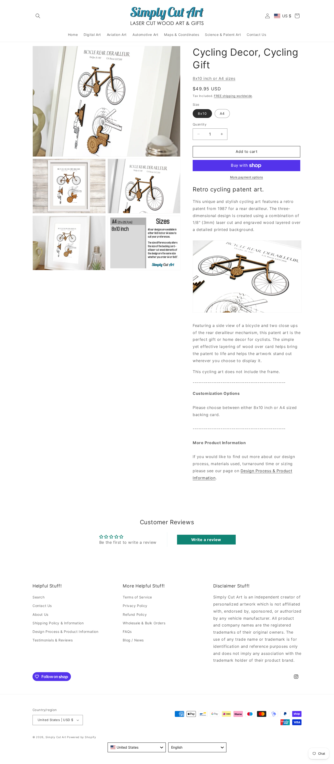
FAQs (127, 631)
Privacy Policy (135, 606)
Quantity (199, 124)
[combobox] (137, 747)
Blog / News (133, 640)
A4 (222, 113)
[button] (38, 15)
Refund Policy (135, 614)
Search (39, 597)
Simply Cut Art (55, 737)
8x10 (202, 113)
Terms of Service (137, 597)
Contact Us (42, 606)
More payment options (246, 177)
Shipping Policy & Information (58, 623)
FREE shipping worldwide (233, 96)
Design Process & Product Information (66, 631)
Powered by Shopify (81, 737)
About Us (40, 614)
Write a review (206, 539)
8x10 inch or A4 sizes (214, 78)
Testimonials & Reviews (53, 640)
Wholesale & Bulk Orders (144, 623)
